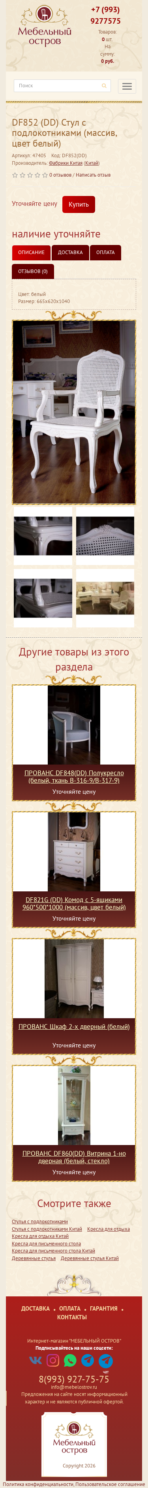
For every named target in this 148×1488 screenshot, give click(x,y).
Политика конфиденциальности (38, 1484)
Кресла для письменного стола (46, 1243)
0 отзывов (60, 174)
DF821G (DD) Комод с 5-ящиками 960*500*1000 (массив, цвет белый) (74, 903)
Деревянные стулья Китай (90, 1258)
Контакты (72, 1317)
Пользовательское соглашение (110, 1484)
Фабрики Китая (65, 163)
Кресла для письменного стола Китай (53, 1250)
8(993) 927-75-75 (74, 1379)
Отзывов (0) (33, 271)
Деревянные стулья (34, 1258)
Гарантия (104, 1308)
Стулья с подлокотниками (40, 1221)
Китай (91, 163)
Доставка (70, 252)
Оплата (105, 252)
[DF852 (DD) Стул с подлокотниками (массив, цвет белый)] (74, 412)
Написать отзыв (93, 174)
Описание (31, 252)
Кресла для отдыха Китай (40, 1236)
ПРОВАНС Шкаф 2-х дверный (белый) (74, 1027)
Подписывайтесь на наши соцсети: (74, 1348)
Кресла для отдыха (108, 1229)
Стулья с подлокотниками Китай (47, 1229)
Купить (79, 204)
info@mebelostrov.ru (74, 1387)
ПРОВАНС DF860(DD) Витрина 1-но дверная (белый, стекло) (74, 1157)
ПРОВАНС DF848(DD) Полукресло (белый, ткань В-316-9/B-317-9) (74, 776)
